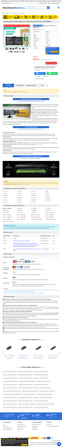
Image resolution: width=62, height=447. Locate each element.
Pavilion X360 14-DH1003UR (36, 219)
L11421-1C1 (5, 200)
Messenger (41, 73)
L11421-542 (33, 193)
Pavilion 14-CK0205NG (21, 214)
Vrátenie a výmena (21, 427)
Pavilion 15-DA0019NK (21, 217)
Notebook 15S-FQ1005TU (50, 212)
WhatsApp (53, 73)
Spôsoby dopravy (35, 426)
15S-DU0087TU (6, 212)
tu (14, 443)
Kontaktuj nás (56, 3)
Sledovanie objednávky (36, 424)
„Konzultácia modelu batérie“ (24, 184)
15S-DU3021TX (20, 212)
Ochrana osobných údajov (8, 427)
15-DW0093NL (33, 210)
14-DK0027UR (47, 208)
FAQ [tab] (42, 85)
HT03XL (46, 191)
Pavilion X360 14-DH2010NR (50, 219)
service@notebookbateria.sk (53, 426)
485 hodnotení (42, 29)
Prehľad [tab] (8, 85)
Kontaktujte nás (43, 308)
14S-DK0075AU (6, 210)
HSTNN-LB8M (33, 200)
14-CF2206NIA (34, 208)
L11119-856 (5, 193)
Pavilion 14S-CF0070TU (35, 214)
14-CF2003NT (19, 208)
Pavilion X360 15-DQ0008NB (8, 221)
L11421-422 (19, 193)
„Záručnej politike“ (38, 144)
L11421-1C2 (33, 191)
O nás (50, 3)
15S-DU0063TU (48, 210)
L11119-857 (33, 202)
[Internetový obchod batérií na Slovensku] (14, 8)
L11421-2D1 (19, 202)
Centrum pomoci (43, 3)
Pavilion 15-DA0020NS (35, 217)
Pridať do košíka (52, 63)
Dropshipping (34, 429)
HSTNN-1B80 (47, 195)
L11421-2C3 (19, 191)
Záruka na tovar (6, 426)
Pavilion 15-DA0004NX (7, 217)
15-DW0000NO (19, 210)
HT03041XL (47, 193)
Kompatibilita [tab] (19, 85)
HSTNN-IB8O (47, 200)
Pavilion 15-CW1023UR (49, 214)
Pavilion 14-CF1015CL (7, 214)
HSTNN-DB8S (5, 195)
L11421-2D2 (5, 197)
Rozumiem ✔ (24, 444)
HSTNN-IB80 (33, 195)
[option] (17, 37)
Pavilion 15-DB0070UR (21, 219)
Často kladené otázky (21, 426)
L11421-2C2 (19, 200)
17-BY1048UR (33, 212)
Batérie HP (7, 13)
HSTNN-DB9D (47, 197)
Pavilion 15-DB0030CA (49, 217)
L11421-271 (5, 191)
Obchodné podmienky (7, 429)
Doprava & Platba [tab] (31, 85)
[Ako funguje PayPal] (50, 438)
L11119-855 (33, 197)
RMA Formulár (20, 429)
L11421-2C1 (19, 195)
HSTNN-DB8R (19, 197)
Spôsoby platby (35, 427)
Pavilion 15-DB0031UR (7, 219)
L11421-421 (5, 202)
